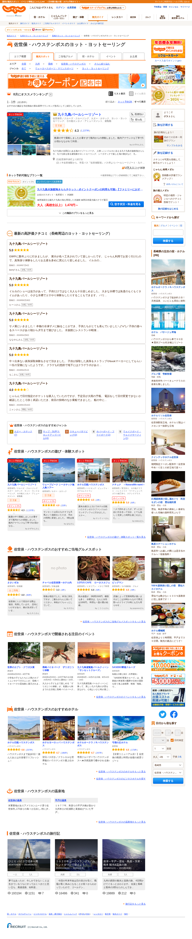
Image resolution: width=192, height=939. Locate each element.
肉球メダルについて (174, 184)
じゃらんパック (59, 16)
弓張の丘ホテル (120, 742)
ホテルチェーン (25, 914)
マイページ (185, 7)
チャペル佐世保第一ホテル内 (57, 582)
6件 (132, 503)
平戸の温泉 (60, 800)
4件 (132, 590)
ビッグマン (117, 582)
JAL (83, 914)
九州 (37, 63)
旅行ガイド (25, 23)
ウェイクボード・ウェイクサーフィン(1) (132, 435)
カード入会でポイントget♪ (168, 60)
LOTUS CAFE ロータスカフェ (93, 582)
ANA (88, 914)
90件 (29, 595)
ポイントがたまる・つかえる (19, 30)
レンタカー (117, 17)
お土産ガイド (82, 23)
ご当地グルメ (65, 56)
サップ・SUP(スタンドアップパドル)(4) (52, 435)
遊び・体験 (78, 17)
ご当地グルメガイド (51, 23)
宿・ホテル (88, 56)
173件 (134, 750)
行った (137, 119)
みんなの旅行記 (97, 23)
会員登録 (71, 7)
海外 (162, 17)
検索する (168, 240)
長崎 (50, 63)
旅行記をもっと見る (135, 904)
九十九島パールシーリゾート (80, 114)
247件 (99, 753)
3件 (63, 590)
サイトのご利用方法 (163, 1)
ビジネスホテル (40, 914)
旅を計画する (165, 124)
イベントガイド (68, 23)
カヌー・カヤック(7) (23, 433)
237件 (29, 750)
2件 (98, 500)
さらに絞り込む (102, 63)
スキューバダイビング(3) (79, 433)
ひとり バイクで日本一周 (23, 861)
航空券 (133, 17)
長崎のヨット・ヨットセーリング (66, 36)
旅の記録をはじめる (168, 208)
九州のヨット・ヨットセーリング (34, 36)
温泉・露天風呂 (55, 914)
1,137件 (85, 130)
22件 (64, 505)
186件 (64, 753)
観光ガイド (36, 23)
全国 (24, 63)
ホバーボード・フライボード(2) (105, 433)
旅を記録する (165, 152)
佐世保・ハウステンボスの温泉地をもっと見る (122, 822)
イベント (111, 56)
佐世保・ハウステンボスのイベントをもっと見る (121, 697)
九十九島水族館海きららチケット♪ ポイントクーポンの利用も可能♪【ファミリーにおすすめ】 (90, 189)
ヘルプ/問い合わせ (182, 1)
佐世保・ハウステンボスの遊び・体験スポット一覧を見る (116, 537)
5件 (98, 590)
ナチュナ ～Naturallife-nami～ (128, 484)
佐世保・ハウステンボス (73, 63)
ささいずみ (13, 582)
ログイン (60, 7)
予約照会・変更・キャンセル (166, 7)
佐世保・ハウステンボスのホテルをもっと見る (122, 771)
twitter (162, 714)
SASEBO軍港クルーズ (123, 667)
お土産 (133, 56)
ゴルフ (148, 17)
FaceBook (174, 714)
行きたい (137, 114)
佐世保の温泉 (15, 800)
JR (80, 914)
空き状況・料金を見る (126, 204)
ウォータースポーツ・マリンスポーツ (54, 68)
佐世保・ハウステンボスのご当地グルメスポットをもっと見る (114, 621)
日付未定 (178, 740)
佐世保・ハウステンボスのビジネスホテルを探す (121, 778)
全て (24, 68)
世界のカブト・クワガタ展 (21, 667)
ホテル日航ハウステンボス (90, 484)
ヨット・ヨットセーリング (95, 68)
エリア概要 (20, 56)
